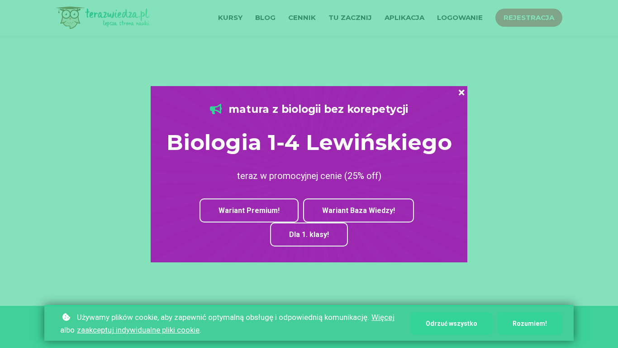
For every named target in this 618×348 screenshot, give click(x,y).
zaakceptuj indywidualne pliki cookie (138, 329)
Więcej (383, 317)
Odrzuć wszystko (451, 323)
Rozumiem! (530, 323)
